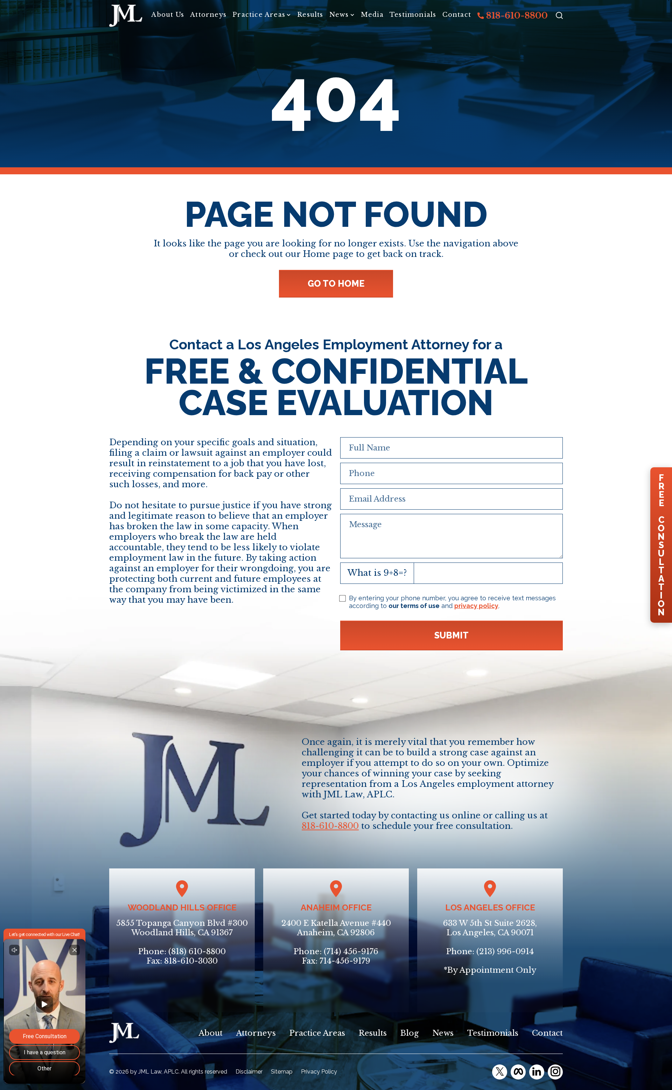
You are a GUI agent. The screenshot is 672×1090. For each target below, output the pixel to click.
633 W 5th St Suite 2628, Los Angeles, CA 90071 (490, 928)
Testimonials (413, 15)
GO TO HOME (336, 283)
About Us (167, 15)
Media (372, 15)
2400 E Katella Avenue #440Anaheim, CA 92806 (336, 928)
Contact (456, 15)
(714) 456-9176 (351, 951)
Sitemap (282, 1071)
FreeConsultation (661, 545)
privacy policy (476, 605)
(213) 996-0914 (505, 951)
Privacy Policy (319, 1071)
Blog (409, 1033)
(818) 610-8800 (197, 951)
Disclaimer (249, 1071)
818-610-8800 (516, 16)
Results (310, 15)
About (211, 1033)
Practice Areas (258, 15)
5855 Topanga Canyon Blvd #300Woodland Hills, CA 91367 (182, 928)
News (339, 15)
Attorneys (208, 15)
